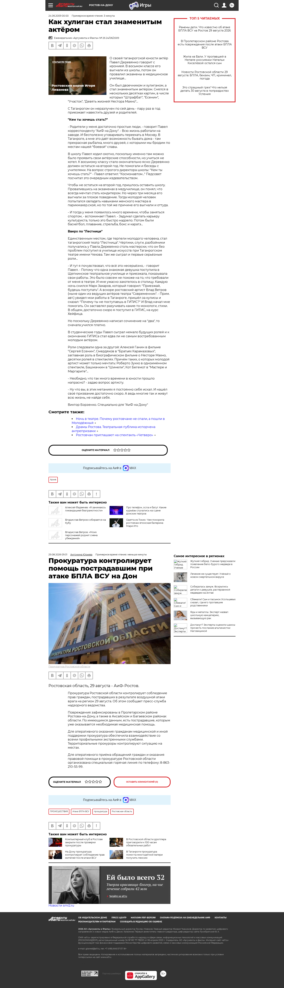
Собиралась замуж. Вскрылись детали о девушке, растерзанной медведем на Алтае (210, 589)
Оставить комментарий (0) (142, 782)
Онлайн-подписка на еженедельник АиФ (185, 917)
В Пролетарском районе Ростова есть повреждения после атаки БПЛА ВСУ (205, 44)
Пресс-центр (118, 917)
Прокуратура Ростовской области (69, 666)
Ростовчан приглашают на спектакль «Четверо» (114, 435)
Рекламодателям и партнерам (97, 921)
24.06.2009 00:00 (58, 15)
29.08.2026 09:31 (57, 554)
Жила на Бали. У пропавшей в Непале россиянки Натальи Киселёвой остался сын (204, 60)
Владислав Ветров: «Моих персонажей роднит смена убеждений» (81, 535)
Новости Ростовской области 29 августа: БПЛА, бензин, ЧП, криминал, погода (205, 75)
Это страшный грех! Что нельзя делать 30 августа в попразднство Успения (204, 91)
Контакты (220, 917)
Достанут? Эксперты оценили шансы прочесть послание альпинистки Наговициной (212, 627)
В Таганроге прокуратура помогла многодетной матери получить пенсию (144, 854)
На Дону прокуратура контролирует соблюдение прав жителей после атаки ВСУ (85, 854)
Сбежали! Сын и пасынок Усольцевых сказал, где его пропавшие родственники (213, 602)
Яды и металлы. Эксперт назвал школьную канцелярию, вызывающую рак (209, 615)
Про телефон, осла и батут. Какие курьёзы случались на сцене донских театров (146, 510)
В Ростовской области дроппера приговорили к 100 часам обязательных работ (146, 842)
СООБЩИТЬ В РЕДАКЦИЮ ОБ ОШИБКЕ (141, 921)
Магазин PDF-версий (143, 917)
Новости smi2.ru (61, 905)
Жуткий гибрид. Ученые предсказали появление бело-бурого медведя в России (212, 564)
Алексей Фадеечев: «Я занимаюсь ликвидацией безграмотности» (85, 509)
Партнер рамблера (111, 973)
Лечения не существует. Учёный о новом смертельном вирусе (210, 575)
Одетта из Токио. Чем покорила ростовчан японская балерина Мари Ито (145, 522)
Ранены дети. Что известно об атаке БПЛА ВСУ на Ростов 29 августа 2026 (204, 29)
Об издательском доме (92, 917)
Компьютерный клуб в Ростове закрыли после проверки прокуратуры (84, 842)
